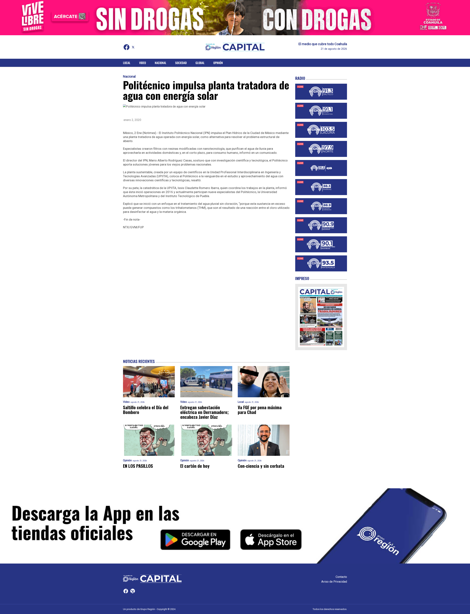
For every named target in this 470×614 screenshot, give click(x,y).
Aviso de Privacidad (334, 581)
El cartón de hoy (194, 465)
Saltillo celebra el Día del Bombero (145, 409)
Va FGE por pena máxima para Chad (260, 409)
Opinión (218, 63)
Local (126, 63)
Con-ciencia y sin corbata (261, 465)
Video (142, 63)
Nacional (160, 63)
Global (200, 63)
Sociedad (181, 63)
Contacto (341, 577)
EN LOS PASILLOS (138, 465)
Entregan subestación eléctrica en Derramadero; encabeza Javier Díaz (204, 412)
